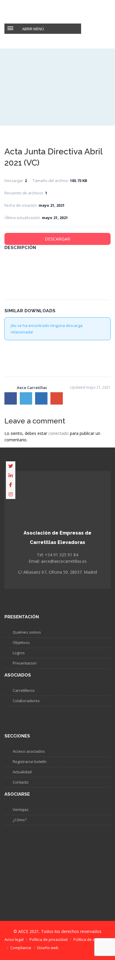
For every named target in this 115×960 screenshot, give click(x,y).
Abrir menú (33, 28)
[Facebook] (10, 485)
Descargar (57, 239)
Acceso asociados (29, 751)
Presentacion (25, 663)
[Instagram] (10, 494)
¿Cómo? (20, 819)
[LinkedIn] (10, 475)
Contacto (21, 782)
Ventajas (21, 809)
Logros (19, 652)
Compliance (20, 947)
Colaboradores (26, 700)
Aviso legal (14, 939)
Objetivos (21, 642)
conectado (58, 433)
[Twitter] (10, 466)
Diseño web (47, 947)
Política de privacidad (48, 939)
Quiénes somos (27, 632)
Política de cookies (89, 939)
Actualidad (22, 771)
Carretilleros (24, 690)
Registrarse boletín (30, 761)
